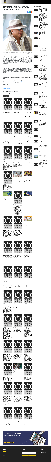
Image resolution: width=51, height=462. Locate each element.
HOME (12, 1)
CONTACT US (26, 1)
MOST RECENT (16, 1)
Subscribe (29, 455)
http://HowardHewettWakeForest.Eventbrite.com (20, 81)
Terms (42, 451)
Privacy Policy (43, 452)
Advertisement (43, 453)
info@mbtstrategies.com (7, 88)
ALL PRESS (21, 1)
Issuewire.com (19, 56)
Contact (42, 455)
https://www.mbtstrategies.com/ (8, 90)
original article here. (25, 93)
